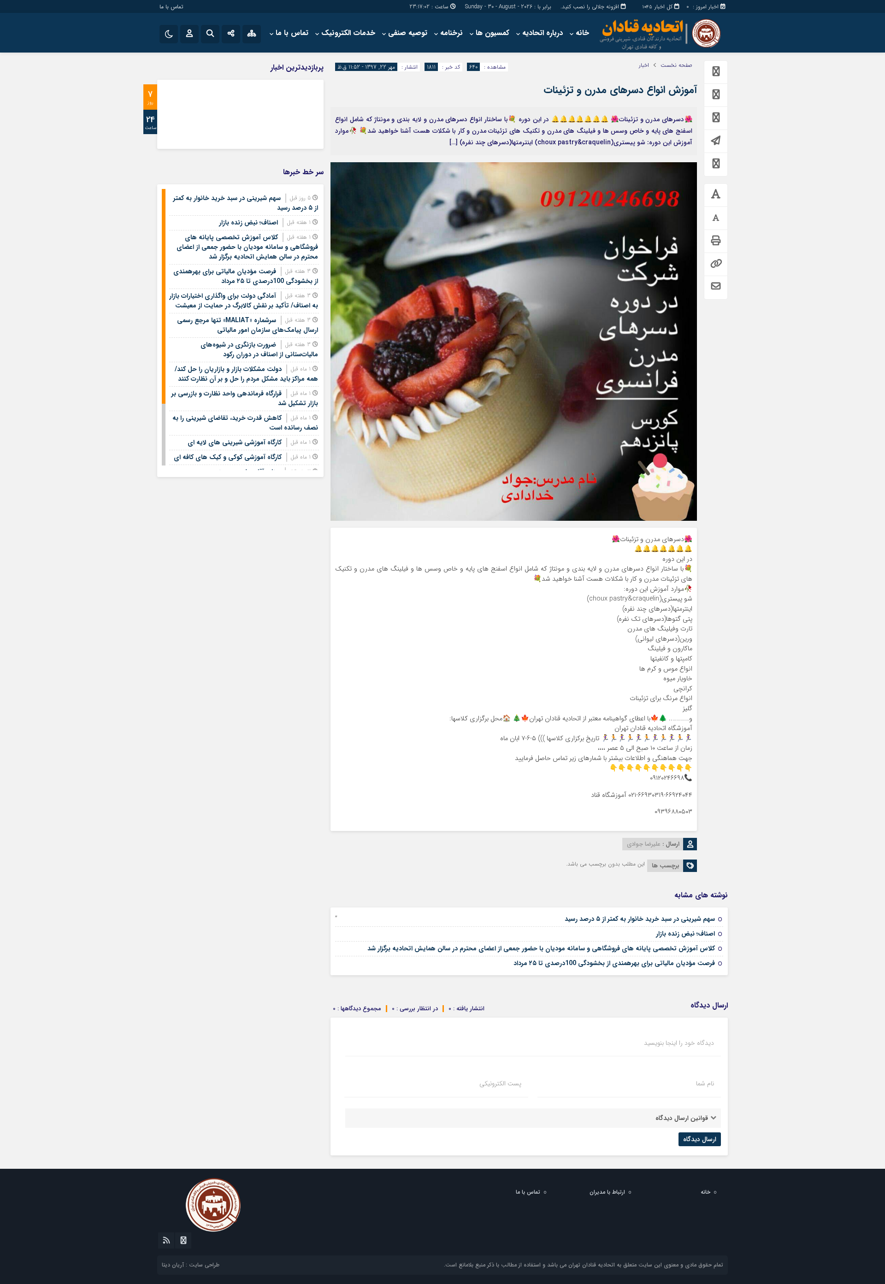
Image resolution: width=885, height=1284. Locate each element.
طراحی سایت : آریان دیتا (190, 1264)
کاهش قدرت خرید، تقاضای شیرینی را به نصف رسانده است (245, 423)
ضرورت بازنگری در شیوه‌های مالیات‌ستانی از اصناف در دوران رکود (259, 349)
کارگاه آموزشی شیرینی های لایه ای (235, 442)
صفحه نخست (676, 65)
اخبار (644, 65)
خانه (582, 33)
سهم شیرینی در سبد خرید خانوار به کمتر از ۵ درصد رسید (640, 919)
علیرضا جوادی (644, 844)
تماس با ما (171, 6)
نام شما (705, 1083)
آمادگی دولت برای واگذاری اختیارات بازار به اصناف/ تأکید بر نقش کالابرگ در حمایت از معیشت (243, 301)
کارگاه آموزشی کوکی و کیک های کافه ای (228, 457)
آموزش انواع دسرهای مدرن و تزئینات (620, 90)
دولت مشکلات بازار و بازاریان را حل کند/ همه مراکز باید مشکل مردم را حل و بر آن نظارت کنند (246, 374)
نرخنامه (451, 33)
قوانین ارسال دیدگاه (681, 1118)
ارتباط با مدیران (607, 1192)
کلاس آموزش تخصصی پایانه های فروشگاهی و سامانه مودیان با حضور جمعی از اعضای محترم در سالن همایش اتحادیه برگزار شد (541, 948)
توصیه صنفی (407, 33)
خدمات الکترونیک (348, 33)
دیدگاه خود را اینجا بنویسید (679, 1043)
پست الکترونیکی (500, 1083)
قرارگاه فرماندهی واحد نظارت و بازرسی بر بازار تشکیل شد (244, 398)
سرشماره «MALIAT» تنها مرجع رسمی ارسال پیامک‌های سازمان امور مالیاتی (247, 325)
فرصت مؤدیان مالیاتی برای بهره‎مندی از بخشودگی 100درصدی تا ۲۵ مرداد (614, 963)
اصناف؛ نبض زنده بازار (685, 934)
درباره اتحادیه (542, 33)
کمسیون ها (492, 33)
